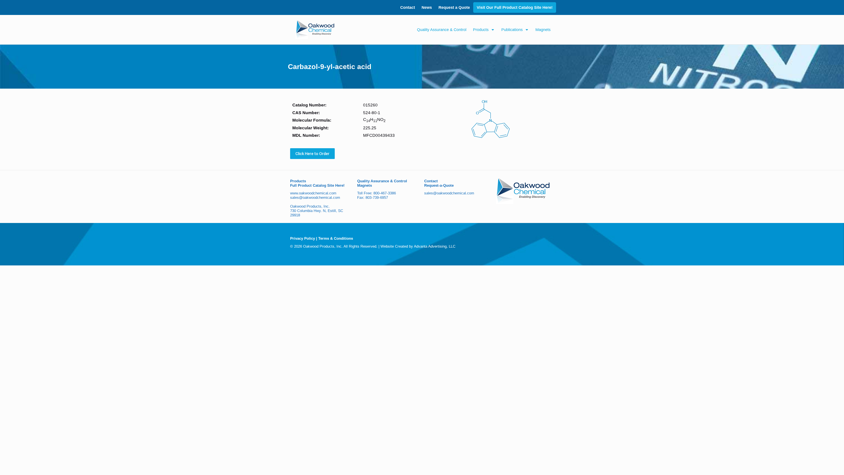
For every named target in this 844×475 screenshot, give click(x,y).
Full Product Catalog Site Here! (317, 185)
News (427, 7)
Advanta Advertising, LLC (434, 246)
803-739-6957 (377, 197)
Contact (407, 7)
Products (481, 29)
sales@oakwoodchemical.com (315, 197)
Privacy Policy (302, 238)
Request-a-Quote (439, 185)
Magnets (543, 29)
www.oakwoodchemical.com (313, 193)
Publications (512, 29)
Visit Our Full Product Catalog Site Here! (515, 7)
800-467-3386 (384, 193)
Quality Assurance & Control (441, 29)
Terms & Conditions (335, 238)
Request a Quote (454, 7)
